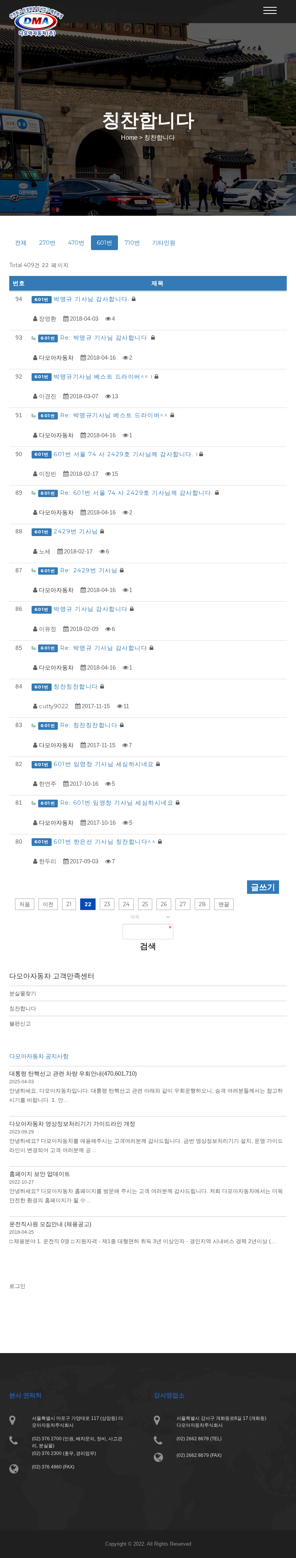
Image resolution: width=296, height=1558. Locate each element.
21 (69, 904)
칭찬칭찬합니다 (77, 686)
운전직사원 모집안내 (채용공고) (50, 1224)
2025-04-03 (21, 1081)
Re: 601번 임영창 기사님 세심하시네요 (118, 802)
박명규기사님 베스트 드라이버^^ (103, 376)
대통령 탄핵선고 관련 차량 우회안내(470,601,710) (73, 1073)
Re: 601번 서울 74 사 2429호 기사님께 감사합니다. (137, 492)
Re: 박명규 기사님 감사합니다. (105, 337)
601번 (104, 242)
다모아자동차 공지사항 (39, 1056)
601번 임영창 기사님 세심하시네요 (105, 764)
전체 (21, 242)
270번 (47, 242)
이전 (48, 904)
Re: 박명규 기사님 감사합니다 (105, 647)
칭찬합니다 (22, 1008)
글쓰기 (263, 887)
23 (107, 904)
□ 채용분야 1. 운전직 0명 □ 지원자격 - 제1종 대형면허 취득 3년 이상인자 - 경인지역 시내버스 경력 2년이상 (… (142, 1241)
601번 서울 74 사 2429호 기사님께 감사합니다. (125, 454)
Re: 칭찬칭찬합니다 (90, 725)
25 (145, 904)
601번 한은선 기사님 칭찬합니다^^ (106, 841)
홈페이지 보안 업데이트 (39, 1174)
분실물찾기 (22, 993)
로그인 (17, 1286)
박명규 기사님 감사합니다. (93, 299)
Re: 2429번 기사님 (90, 570)
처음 (24, 904)
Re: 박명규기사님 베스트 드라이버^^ (115, 415)
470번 (76, 242)
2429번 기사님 (77, 531)
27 (183, 904)
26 (164, 904)
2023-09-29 (21, 1132)
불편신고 (20, 1023)
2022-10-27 (21, 1182)
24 (126, 904)
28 (202, 904)
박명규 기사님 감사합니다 (92, 608)
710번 (132, 242)
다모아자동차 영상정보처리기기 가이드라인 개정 (72, 1123)
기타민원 (163, 242)
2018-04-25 (21, 1232)
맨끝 (224, 904)
